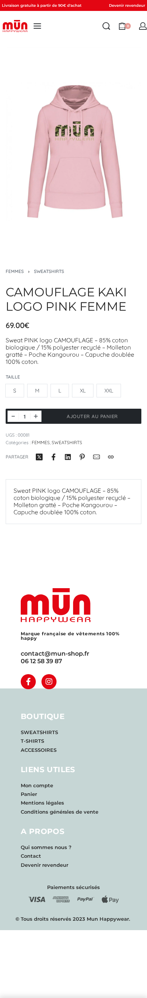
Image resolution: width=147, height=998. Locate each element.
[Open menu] (37, 26)
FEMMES (15, 271)
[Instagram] (49, 681)
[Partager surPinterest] (82, 457)
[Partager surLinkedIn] (67, 457)
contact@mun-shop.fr (55, 653)
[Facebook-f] (28, 681)
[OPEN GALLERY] (73, 148)
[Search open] (106, 26)
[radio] (15, 390)
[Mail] (96, 457)
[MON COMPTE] (143, 26)
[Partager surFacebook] (53, 457)
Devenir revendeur (127, 5)
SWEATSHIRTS (49, 271)
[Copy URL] (110, 457)
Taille (13, 377)
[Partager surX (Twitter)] (39, 457)
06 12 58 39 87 (41, 661)
